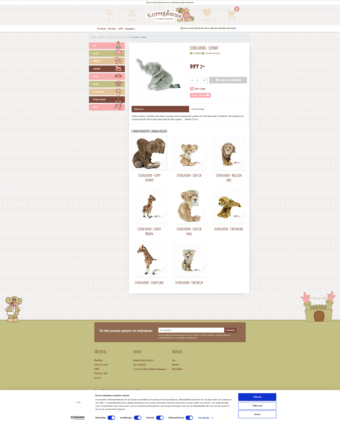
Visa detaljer (204, 418)
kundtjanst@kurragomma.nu (153, 369)
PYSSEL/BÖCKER (99, 99)
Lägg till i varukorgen (228, 80)
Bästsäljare (177, 369)
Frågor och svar (101, 364)
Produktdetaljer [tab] (198, 109)
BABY (95, 45)
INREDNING (96, 61)
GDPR (96, 369)
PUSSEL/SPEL (98, 92)
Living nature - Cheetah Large (228, 229)
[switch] (137, 418)
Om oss (97, 377)
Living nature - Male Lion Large (229, 177)
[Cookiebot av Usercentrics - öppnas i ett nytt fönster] (77, 418)
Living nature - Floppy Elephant (149, 177)
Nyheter (175, 364)
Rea (173, 360)
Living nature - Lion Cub (189, 175)
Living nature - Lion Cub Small (189, 231)
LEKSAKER (96, 69)
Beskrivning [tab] (138, 109)
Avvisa (257, 414)
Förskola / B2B (100, 373)
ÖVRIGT (95, 107)
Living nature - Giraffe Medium (149, 231)
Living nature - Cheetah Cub (189, 282)
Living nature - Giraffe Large (149, 282)
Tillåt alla (257, 397)
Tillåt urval (257, 406)
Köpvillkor (98, 360)
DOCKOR (96, 53)
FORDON (95, 76)
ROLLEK (96, 84)
